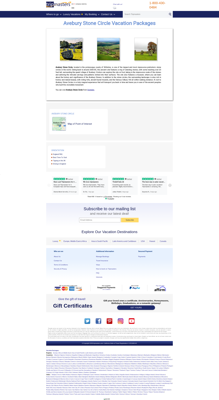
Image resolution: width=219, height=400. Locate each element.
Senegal (96, 368)
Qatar (56, 368)
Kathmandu (78, 383)
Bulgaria (99, 357)
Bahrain (140, 355)
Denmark (78, 359)
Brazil (80, 357)
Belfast (108, 377)
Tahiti (120, 392)
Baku (76, 377)
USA (143, 241)
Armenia (102, 355)
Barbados (147, 355)
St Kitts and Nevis (51, 370)
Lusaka (158, 383)
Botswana (74, 357)
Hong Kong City (51, 383)
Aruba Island (50, 377)
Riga (150, 387)
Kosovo (64, 364)
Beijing (102, 377)
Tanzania (115, 370)
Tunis (71, 394)
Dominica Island (162, 379)
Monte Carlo (137, 385)
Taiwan (109, 370)
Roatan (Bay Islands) (52, 390)
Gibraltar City (106, 381)
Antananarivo (134, 374)
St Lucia (60, 370)
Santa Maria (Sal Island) (106, 390)
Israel (148, 361)
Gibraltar (67, 361)
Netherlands (86, 366)
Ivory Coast (158, 361)
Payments (141, 256)
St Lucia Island (67, 392)
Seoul (130, 390)
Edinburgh (62, 381)
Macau (104, 364)
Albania (56, 355)
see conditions (107, 289)
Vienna (122, 394)
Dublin (48, 381)
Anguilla (74, 355)
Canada (163, 241)
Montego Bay (146, 385)
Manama (92, 385)
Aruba (108, 355)
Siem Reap (136, 390)
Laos (69, 364)
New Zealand (95, 366)
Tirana (145, 392)
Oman (132, 366)
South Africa (138, 368)
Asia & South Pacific (99, 241)
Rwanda (75, 368)
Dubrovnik (54, 381)
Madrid (66, 385)
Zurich (145, 394)
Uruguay (49, 372)
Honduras (105, 361)
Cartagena (97, 379)
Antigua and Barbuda (84, 355)
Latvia (74, 364)
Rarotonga (126, 387)
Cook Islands (158, 357)
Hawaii (152, 241)
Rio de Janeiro (157, 387)
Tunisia (132, 370)
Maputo (99, 385)
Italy (152, 361)
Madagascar (119, 364)
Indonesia (137, 361)
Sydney (114, 392)
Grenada (79, 361)
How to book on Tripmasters (106, 269)
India (131, 361)
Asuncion (58, 377)
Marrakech (105, 385)
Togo (127, 370)
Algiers (80, 374)
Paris (100, 387)
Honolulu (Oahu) (62, 383)
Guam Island (143, 381)
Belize (159, 355)
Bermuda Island (128, 377)
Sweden (94, 370)
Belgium (153, 355)
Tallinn (130, 392)
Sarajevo (124, 390)
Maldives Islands (83, 385)
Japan (48, 364)
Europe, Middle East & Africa (75, 241)
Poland (163, 366)
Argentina (96, 355)
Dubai (170, 379)
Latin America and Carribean (94, 353)
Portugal (169, 366)
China (143, 357)
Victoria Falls (114, 394)
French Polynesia (166, 359)
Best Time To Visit (60, 157)
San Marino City (77, 390)
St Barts (166, 368)
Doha (154, 379)
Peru (150, 366)
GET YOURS (136, 308)
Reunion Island (136, 387)
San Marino (82, 368)
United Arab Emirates (159, 370)
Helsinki (150, 381)
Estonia (122, 359)
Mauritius (153, 364)
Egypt (111, 359)
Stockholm (108, 392)
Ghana (61, 361)
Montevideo (154, 385)
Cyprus (60, 359)
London (141, 383)
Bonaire (54, 357)
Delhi (149, 379)
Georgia (48, 361)
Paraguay (145, 366)
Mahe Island (73, 385)
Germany (55, 361)
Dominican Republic (95, 359)
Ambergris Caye (88, 374)
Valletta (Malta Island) (102, 394)
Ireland (143, 361)
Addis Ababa (66, 374)
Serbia (102, 368)
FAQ (97, 273)
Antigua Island (149, 374)
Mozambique (65, 366)
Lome (136, 383)
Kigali (85, 383)
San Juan (68, 390)
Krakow (94, 383)
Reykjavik (145, 387)
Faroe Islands (136, 359)
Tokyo (150, 392)
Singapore (116, 368)
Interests (99, 277)
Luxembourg (97, 364)
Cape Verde (121, 357)
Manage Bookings (102, 256)
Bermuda (165, 355)
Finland (152, 359)
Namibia (73, 366)
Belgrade (114, 377)
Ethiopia (128, 359)
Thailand (122, 370)
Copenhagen (127, 379)
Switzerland (102, 370)
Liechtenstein (81, 364)
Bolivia (48, 357)
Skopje (154, 390)
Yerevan (133, 394)
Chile (138, 357)
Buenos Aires (65, 379)
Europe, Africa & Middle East (62, 353)
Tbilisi (135, 392)
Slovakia (123, 368)
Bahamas (134, 355)
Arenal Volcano (160, 374)
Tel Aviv (140, 392)
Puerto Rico (49, 368)
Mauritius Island (127, 385)
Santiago (118, 390)
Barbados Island (94, 377)
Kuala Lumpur (102, 383)
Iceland (126, 361)
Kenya (59, 364)
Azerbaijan (126, 355)
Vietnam (75, 372)
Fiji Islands (145, 359)
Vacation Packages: (52, 350)
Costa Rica (166, 357)
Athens (64, 377)
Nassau (65, 387)
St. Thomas (100, 392)
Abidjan (54, 374)
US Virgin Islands (58, 372)
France (157, 359)
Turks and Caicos (146, 370)
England (116, 359)
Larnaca (118, 383)
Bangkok (85, 377)
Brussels (164, 377)
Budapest (57, 379)
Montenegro (50, 366)
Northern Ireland (118, 366)
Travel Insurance (102, 261)
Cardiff (91, 379)
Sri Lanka (159, 368)
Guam (85, 361)
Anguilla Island (124, 374)
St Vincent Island (90, 392)
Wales (81, 372)
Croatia (48, 359)
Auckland (70, 377)
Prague (105, 387)
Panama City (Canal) (91, 387)
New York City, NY (74, 387)
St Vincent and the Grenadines (81, 370)
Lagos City (111, 383)
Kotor (89, 383)
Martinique (146, 364)
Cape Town (84, 379)
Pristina (111, 387)
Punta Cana (118, 387)
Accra (59, 374)
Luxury (56, 241)
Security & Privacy (60, 269)
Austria (120, 355)
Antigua (141, 374)
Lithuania (89, 364)
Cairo (71, 379)
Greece (73, 361)
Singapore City (146, 390)
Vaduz (93, 394)
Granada (114, 381)
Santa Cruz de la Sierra (90, 390)
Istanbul (71, 383)
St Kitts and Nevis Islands (54, 392)
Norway (127, 366)
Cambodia (107, 357)
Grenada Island (133, 381)
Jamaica (165, 361)
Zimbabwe (93, 372)
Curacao (54, 359)
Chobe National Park (108, 379)
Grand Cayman (122, 381)
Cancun (77, 379)
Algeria (62, 355)
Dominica (85, 359)
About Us (57, 256)
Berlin (120, 377)
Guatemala (91, 361)
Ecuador (105, 359)
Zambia (86, 372)
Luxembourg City (166, 383)
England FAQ (57, 154)
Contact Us (58, 261)
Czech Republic (69, 359)
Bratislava (157, 377)
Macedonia (111, 364)
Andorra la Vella (114, 374)
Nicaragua (103, 366)
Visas (98, 265)
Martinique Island (115, 385)
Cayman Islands (131, 357)
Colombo (119, 379)
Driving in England (59, 164)
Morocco (57, 366)
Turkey (138, 370)
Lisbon (124, 383)
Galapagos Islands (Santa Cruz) (91, 381)
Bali (80, 377)
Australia (113, 355)
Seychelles (109, 368)
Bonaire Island (138, 377)
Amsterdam (103, 374)
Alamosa (74, 374)
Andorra (68, 355)
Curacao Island (137, 379)
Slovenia (130, 368)
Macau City (49, 385)
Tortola (66, 394)
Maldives (134, 364)
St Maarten (67, 370)
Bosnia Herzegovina (64, 357)
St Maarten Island (78, 392)
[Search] (170, 14)
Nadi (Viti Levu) (51, 387)
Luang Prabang (150, 383)
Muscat (162, 385)
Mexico (159, 364)
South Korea (147, 368)
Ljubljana (130, 383)
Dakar (145, 379)
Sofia (158, 390)
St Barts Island (166, 390)
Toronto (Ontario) (158, 392)
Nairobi (59, 387)
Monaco (165, 364)
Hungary (120, 361)
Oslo (82, 387)
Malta (139, 364)
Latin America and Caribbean (124, 241)
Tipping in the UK (59, 161)
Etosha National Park (73, 381)
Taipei (124, 392)
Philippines (156, 366)
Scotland (90, 368)
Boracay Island (148, 377)
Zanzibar (139, 394)
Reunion (62, 368)
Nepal (79, 366)
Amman (96, 374)
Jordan (53, 364)
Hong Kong (112, 361)
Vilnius (127, 394)
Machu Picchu (58, 385)
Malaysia (127, 364)
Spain (153, 368)
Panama (138, 366)
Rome (62, 390)
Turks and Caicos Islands (82, 394)
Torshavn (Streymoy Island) (54, 394)
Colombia (149, 357)
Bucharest (49, 379)
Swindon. (91, 90)
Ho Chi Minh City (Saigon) (162, 381)
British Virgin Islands (89, 357)
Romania (68, 368)
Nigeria (110, 366)
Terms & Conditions (61, 265)
